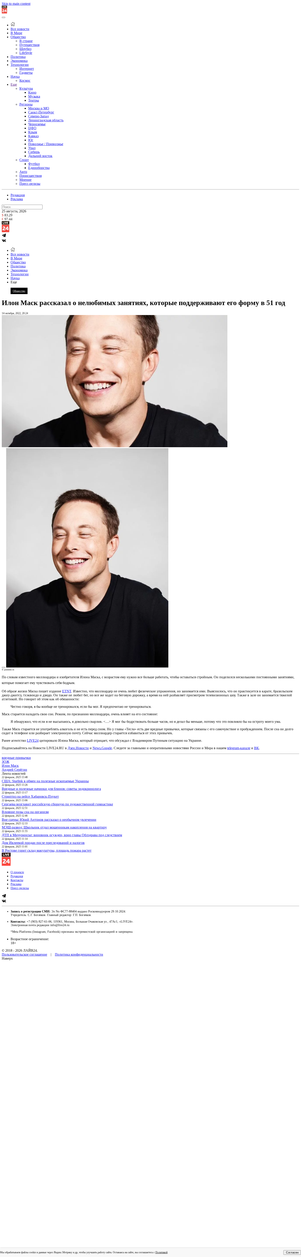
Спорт (24, 160)
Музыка (34, 96)
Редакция (18, 195)
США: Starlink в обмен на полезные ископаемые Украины (45, 781)
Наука (15, 76)
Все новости (20, 29)
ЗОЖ (5, 762)
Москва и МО (38, 108)
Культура (26, 88)
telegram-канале (238, 748)
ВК (256, 748)
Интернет (26, 68)
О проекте (17, 872)
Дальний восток (40, 156)
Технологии (20, 65)
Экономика (19, 61)
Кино (32, 92)
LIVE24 (33, 740)
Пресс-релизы (29, 183)
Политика (18, 57)
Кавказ (33, 136)
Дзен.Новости (78, 748)
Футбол (34, 164)
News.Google (102, 748)
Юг (30, 140)
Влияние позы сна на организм (25, 812)
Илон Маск (10, 766)
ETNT (66, 691)
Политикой (161, 1252)
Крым (32, 132)
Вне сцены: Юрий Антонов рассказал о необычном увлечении (49, 819)
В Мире (16, 33)
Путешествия (29, 45)
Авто (23, 172)
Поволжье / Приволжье (45, 144)
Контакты (17, 880)
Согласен (292, 1252)
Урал (31, 148)
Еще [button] (14, 282)
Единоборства (39, 168)
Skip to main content (16, 4)
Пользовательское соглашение (24, 954)
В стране (26, 41)
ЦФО (32, 128)
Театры (33, 100)
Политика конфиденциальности (79, 954)
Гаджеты (26, 72)
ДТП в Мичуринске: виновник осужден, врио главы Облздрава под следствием (62, 835)
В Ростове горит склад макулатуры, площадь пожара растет (46, 850)
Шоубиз (25, 49)
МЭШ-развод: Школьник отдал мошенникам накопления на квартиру (54, 827)
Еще (14, 84)
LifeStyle (25, 53)
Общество (18, 37)
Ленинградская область (45, 120)
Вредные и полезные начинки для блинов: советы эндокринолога (51, 789)
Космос (24, 80)
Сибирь (34, 152)
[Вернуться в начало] (4, 12)
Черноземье (37, 124)
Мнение (25, 180)
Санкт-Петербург (41, 112)
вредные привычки (16, 758)
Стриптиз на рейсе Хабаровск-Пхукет (30, 796)
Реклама (17, 199)
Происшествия (30, 176)
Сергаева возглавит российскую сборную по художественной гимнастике (57, 804)
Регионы (26, 104)
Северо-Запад (38, 116)
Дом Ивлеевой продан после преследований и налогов (43, 843)
